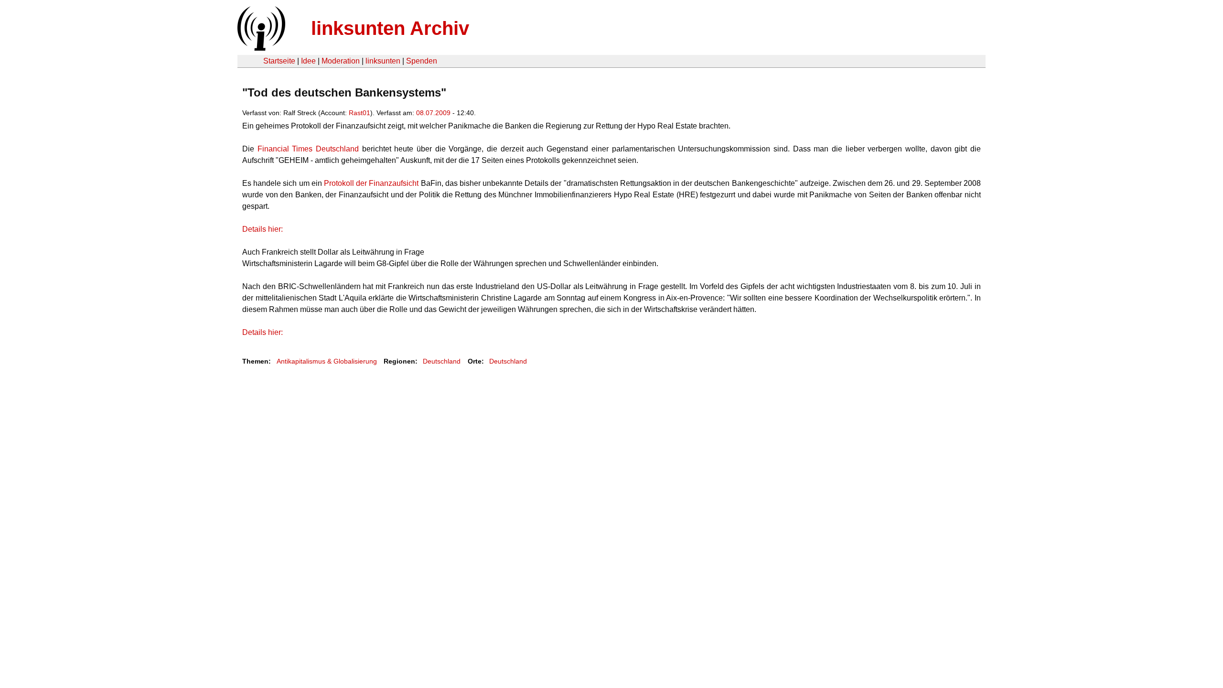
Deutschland (442, 361)
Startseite (279, 61)
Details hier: (262, 229)
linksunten (382, 61)
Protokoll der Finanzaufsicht (372, 183)
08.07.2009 (433, 113)
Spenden (421, 61)
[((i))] (260, 48)
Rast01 (359, 113)
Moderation (341, 61)
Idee (308, 61)
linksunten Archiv (390, 28)
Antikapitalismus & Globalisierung (327, 361)
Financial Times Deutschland (309, 149)
